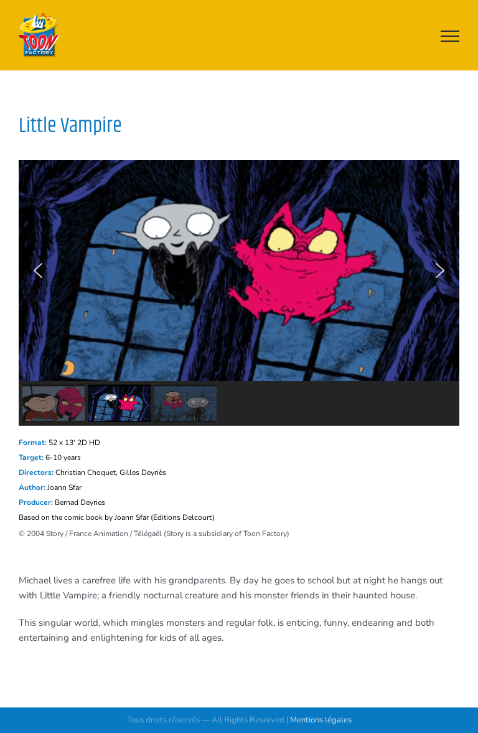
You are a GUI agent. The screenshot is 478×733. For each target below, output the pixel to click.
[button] (38, 270)
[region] (239, 293)
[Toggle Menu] (450, 36)
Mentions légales (321, 720)
